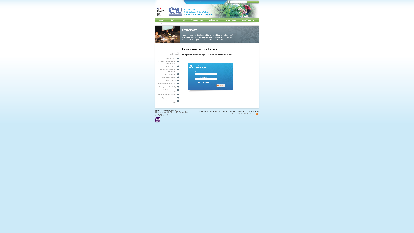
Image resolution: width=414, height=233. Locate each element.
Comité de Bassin (170, 58)
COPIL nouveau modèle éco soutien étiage (167, 70)
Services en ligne (197, 20)
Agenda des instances (169, 98)
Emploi (196, 2)
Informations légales (242, 113)
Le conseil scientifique (169, 74)
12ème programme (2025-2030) (166, 83)
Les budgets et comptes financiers (168, 90)
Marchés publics (211, 2)
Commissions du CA (169, 80)
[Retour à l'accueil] (170, 9)
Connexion (220, 85)
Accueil (161, 20)
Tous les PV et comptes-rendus (168, 101)
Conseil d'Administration (168, 77)
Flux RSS (252, 113)
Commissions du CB (169, 66)
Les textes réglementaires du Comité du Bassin (167, 62)
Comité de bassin (248, 20)
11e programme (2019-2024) (167, 87)
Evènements (213, 20)
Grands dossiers (230, 20)
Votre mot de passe (206, 77)
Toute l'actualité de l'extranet (167, 94)
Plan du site (231, 113)
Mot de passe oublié (202, 82)
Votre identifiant (206, 72)
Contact (202, 2)
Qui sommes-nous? (178, 20)
